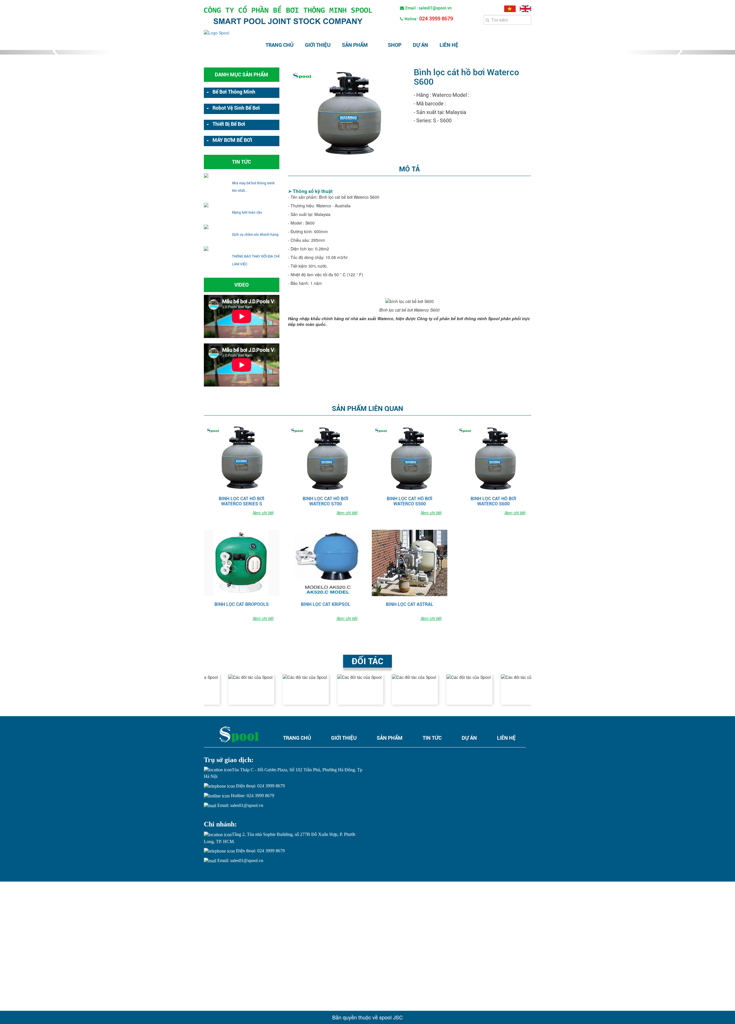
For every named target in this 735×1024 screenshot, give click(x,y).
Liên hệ (449, 45)
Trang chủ (279, 45)
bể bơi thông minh (233, 92)
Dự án (420, 45)
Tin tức (432, 738)
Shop (394, 45)
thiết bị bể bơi (228, 124)
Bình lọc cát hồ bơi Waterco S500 (409, 501)
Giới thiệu (317, 45)
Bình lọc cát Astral (409, 604)
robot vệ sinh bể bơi (236, 108)
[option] (231, 689)
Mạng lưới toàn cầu (247, 212)
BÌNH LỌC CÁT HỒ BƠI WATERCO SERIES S (241, 501)
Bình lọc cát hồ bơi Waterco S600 (493, 501)
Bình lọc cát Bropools (241, 604)
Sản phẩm (355, 45)
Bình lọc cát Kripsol (325, 604)
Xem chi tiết (263, 512)
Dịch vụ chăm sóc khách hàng (255, 235)
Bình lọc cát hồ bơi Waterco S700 (325, 501)
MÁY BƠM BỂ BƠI (232, 140)
